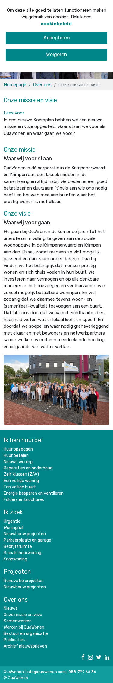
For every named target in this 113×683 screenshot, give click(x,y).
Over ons (42, 84)
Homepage (15, 84)
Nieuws (10, 608)
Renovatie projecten (24, 580)
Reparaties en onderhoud (28, 468)
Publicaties (14, 639)
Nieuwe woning (18, 461)
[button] (14, 113)
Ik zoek (13, 512)
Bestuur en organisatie (26, 633)
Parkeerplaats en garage (27, 540)
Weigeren (56, 54)
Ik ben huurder (24, 440)
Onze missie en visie (23, 614)
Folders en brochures (24, 499)
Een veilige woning (21, 480)
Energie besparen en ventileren (34, 493)
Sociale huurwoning (22, 552)
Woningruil (13, 527)
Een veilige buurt (20, 487)
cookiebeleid (56, 23)
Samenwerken (18, 621)
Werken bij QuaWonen (24, 627)
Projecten (17, 571)
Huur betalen (16, 455)
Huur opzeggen (18, 449)
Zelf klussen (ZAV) (21, 474)
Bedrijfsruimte (18, 546)
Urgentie (12, 521)
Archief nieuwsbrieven (25, 646)
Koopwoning (15, 559)
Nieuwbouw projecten (25, 533)
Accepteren (56, 38)
